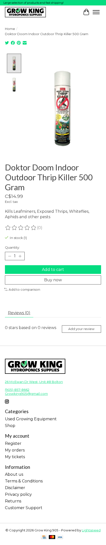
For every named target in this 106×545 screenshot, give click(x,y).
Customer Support (23, 507)
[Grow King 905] (25, 12)
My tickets (15, 456)
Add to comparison (24, 289)
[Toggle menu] (96, 12)
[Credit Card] (44, 537)
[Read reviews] (21, 228)
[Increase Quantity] (20, 256)
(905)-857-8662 (17, 390)
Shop (10, 425)
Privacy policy (18, 494)
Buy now (53, 280)
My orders (15, 450)
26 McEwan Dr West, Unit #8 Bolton (34, 382)
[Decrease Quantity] (9, 256)
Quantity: (12, 247)
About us (14, 474)
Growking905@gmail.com (26, 394)
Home (10, 29)
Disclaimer (15, 487)
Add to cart (53, 269)
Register (13, 443)
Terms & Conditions (24, 481)
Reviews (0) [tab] (19, 312)
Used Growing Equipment (31, 419)
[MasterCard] (52, 537)
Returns (13, 501)
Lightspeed (91, 530)
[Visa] (60, 537)
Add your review (81, 329)
